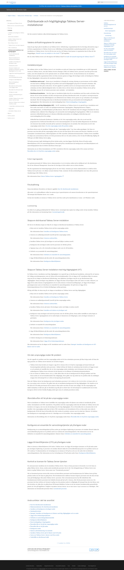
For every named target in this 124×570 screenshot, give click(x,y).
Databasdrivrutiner (35, 511)
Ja (90, 549)
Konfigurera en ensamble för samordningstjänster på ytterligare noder (110, 58)
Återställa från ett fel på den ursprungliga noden (85, 416)
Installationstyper (108, 28)
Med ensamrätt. (42, 568)
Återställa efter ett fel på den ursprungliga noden (41, 151)
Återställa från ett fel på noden (39, 526)
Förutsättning (107, 33)
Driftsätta (36, 15)
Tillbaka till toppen (64, 543)
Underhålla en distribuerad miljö (39, 537)
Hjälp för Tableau (12, 15)
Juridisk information (30, 565)
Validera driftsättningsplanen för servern (110, 24)
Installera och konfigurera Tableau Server (56, 231)
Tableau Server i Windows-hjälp (25, 15)
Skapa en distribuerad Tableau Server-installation (109, 39)
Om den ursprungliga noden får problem (57, 126)
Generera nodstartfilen (50, 238)
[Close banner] (122, 6)
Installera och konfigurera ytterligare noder (42, 509)
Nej (96, 549)
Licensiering (108, 35)
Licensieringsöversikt (58, 212)
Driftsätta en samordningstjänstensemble (42, 517)
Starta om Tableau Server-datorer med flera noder (44, 535)
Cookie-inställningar (82, 565)
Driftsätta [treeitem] (9, 30)
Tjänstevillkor (39, 565)
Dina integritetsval (92, 565)
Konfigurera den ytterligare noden (54, 321)
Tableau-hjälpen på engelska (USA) (71, 6)
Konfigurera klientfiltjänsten (52, 261)
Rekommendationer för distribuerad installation (44, 507)
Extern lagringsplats (110, 30)
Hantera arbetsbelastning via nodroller (41, 530)
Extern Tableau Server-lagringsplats (52, 176)
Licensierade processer (60, 488)
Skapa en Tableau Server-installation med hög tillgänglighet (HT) (110, 45)
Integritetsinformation (48, 565)
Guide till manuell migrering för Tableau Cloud (79, 56)
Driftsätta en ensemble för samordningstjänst (57, 254)
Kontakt (73, 565)
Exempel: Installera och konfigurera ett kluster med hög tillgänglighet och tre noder (54, 513)
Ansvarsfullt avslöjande (60, 565)
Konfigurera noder (35, 528)
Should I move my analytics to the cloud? (48, 53)
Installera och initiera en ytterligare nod (55, 310)
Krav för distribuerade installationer (68, 189)
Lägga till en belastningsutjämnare (54, 341)
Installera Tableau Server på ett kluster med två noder (45, 533)
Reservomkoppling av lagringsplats (76, 102)
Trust (69, 565)
